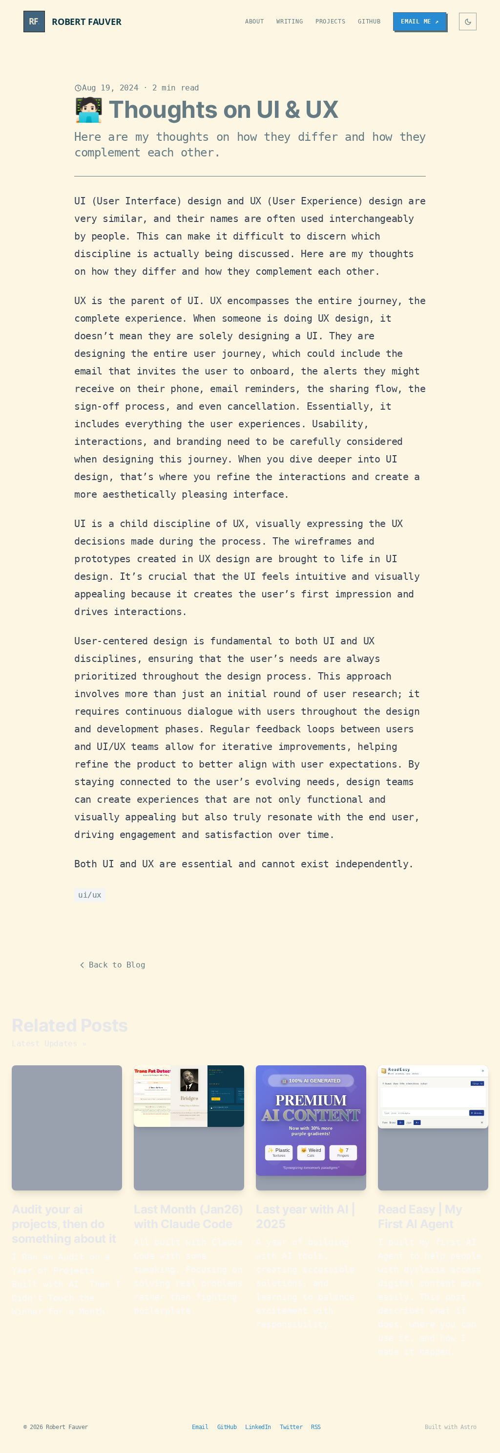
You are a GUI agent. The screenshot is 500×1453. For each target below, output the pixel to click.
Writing (289, 21)
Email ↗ (419, 21)
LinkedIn (258, 1427)
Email (200, 1427)
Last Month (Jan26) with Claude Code (189, 1216)
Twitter (291, 1427)
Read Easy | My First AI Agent (420, 1216)
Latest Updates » (49, 1043)
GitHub (369, 21)
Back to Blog (117, 964)
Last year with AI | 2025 (305, 1216)
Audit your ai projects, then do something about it (64, 1224)
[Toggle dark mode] (468, 21)
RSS (316, 1427)
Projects (330, 21)
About (254, 21)
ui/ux (90, 895)
